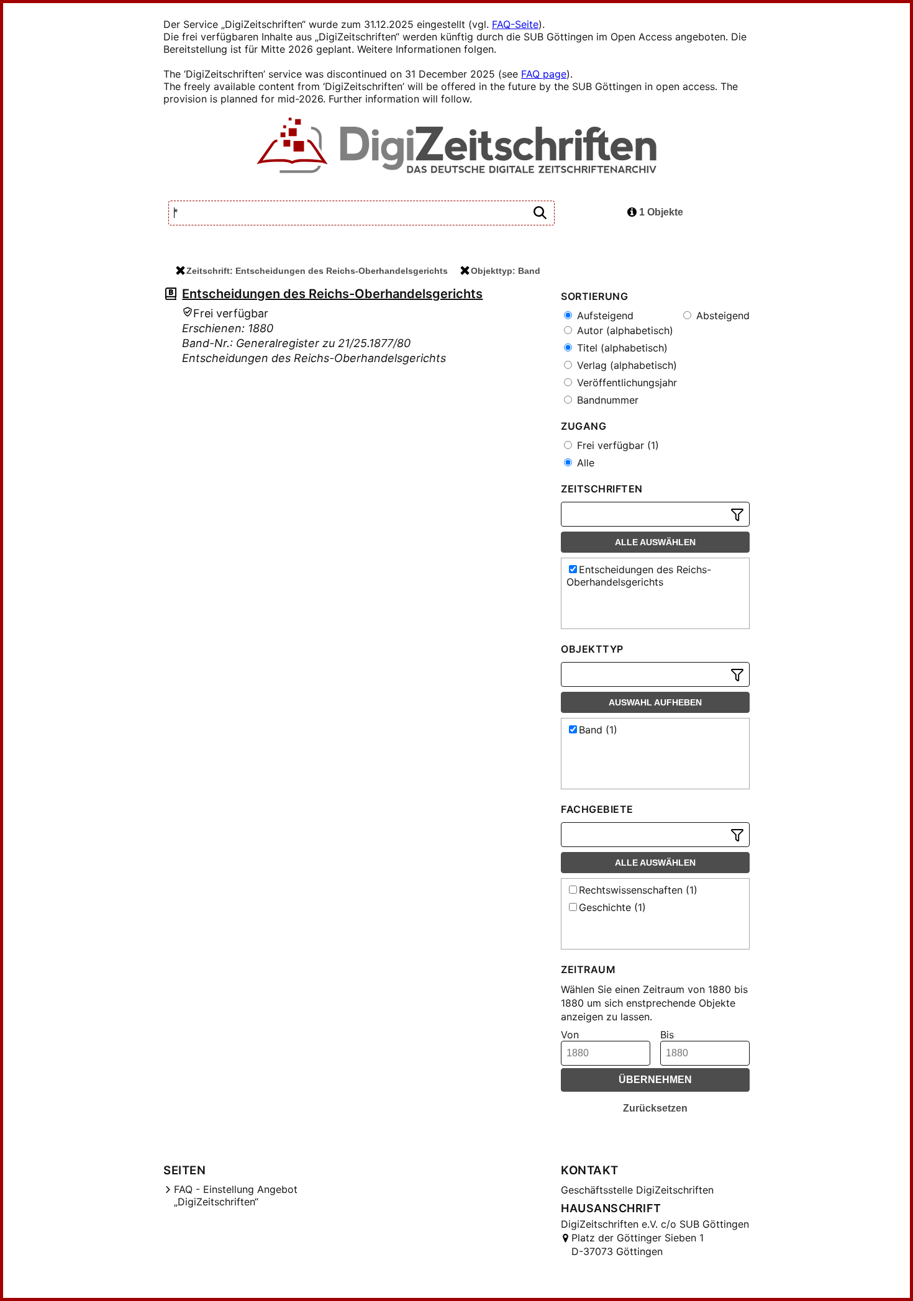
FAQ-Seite (515, 24)
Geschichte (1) (612, 907)
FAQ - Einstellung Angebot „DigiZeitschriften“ (236, 1195)
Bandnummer (606, 400)
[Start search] (540, 213)
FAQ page (543, 74)
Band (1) (598, 729)
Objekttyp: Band (505, 271)
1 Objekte (660, 212)
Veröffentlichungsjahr (625, 382)
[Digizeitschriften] (457, 146)
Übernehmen (655, 1079)
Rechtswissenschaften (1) (638, 890)
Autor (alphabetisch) (623, 330)
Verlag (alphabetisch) (625, 365)
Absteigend (721, 315)
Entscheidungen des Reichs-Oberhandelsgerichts (332, 293)
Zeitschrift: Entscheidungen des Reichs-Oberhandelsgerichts (317, 271)
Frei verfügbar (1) (616, 445)
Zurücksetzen (655, 1108)
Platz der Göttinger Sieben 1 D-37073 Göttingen (637, 1244)
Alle (584, 462)
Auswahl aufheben (655, 702)
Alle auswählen (655, 542)
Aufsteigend (604, 315)
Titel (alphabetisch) (621, 348)
